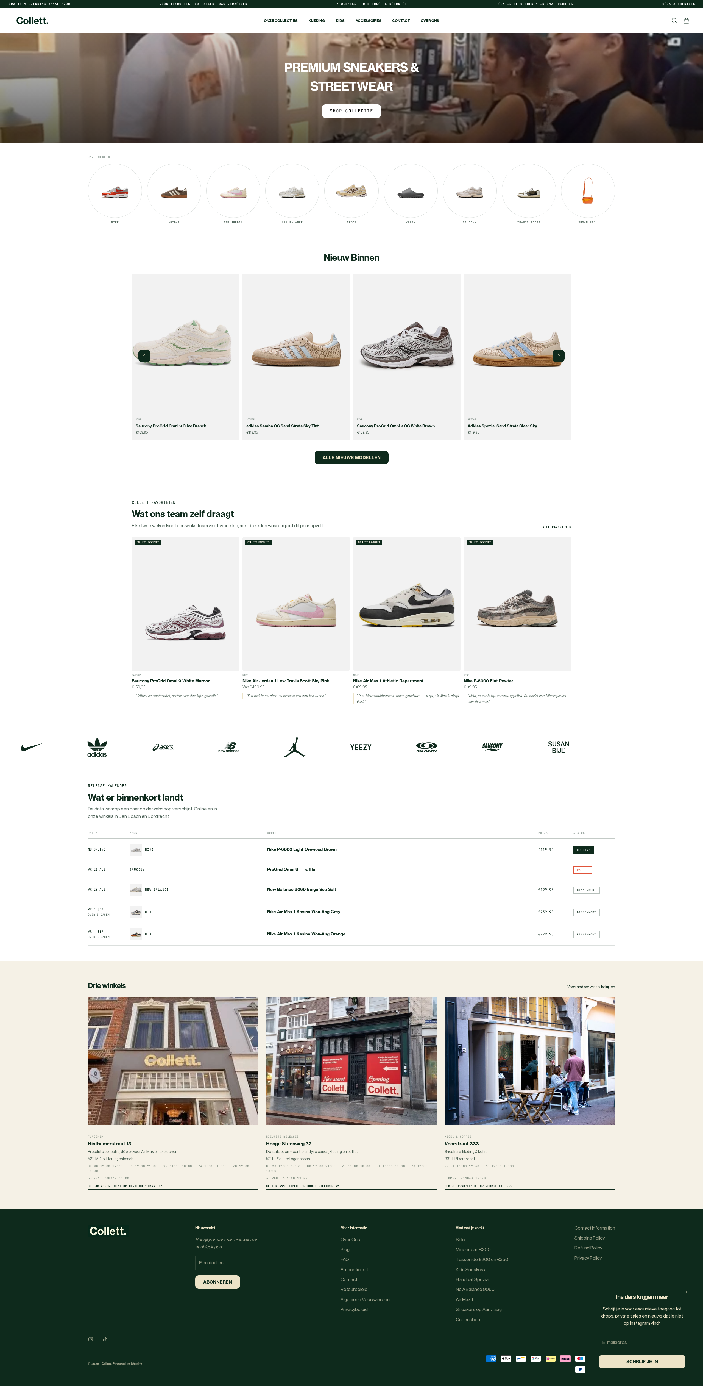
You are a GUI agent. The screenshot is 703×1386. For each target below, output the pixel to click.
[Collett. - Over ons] (108, 1231)
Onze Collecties (281, 20)
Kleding (317, 20)
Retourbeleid (354, 1289)
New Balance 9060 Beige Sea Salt (301, 889)
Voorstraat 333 (462, 1143)
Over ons (430, 20)
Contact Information (594, 1228)
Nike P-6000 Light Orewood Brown (302, 849)
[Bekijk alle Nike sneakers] (31, 747)
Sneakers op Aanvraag (479, 1309)
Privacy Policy (588, 1258)
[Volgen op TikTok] (105, 1339)
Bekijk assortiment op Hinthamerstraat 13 (125, 1186)
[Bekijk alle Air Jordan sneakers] (295, 747)
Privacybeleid (354, 1309)
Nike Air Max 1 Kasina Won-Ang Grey (303, 911)
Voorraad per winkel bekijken (591, 987)
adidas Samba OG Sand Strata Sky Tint (172, 426)
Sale (460, 1239)
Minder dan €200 (473, 1249)
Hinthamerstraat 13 (109, 1143)
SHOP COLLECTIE (351, 111)
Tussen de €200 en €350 (482, 1259)
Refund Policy (588, 1248)
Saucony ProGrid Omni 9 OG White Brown (285, 426)
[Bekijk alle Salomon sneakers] (426, 747)
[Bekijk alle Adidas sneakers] (97, 747)
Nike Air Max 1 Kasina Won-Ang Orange (306, 934)
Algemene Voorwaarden (365, 1299)
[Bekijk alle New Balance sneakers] (229, 747)
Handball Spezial (472, 1279)
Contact (401, 20)
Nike (249, 419)
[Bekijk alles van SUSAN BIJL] (558, 747)
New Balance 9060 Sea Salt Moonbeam (504, 426)
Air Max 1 (464, 1299)
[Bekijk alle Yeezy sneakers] (361, 747)
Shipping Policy (589, 1238)
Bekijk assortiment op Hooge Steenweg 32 (302, 1186)
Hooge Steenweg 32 (288, 1143)
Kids (340, 20)
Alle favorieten (556, 527)
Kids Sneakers (470, 1269)
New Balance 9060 (475, 1289)
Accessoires (368, 20)
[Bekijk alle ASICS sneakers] (163, 747)
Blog (345, 1249)
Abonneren (217, 1282)
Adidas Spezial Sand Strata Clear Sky (391, 426)
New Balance (475, 419)
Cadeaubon (468, 1319)
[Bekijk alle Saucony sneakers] (492, 747)
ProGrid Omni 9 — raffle (291, 869)
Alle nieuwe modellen (352, 457)
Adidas (140, 419)
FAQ (345, 1259)
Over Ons (350, 1239)
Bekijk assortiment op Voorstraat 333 (478, 1186)
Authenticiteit (354, 1269)
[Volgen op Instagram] (90, 1339)
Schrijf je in (642, 1361)
